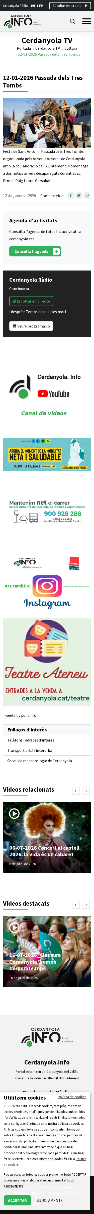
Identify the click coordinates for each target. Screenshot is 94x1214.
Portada (24, 48)
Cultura (70, 48)
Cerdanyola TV (47, 48)
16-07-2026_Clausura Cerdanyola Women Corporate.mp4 (35, 961)
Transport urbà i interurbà (29, 750)
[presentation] (76, 791)
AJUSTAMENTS (50, 1200)
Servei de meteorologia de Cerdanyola (39, 760)
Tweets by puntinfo (19, 715)
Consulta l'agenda (31, 251)
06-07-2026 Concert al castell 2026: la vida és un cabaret (44, 851)
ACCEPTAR (17, 1200)
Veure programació (33, 326)
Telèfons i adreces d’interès (30, 740)
